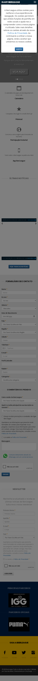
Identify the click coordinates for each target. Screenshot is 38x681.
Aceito (19, 49)
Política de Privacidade (17, 33)
